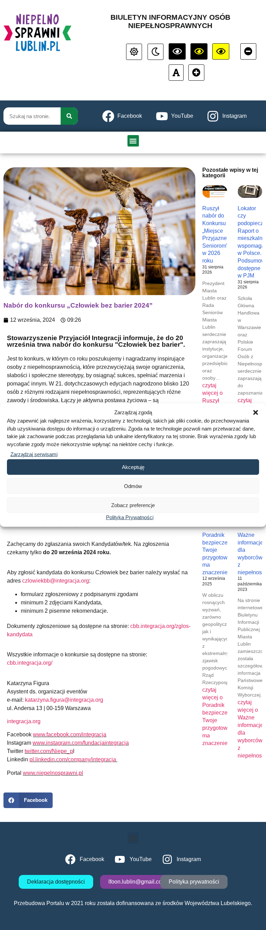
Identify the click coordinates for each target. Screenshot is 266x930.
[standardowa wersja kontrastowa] (134, 52)
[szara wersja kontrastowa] (155, 52)
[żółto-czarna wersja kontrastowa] (198, 51)
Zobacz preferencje (133, 505)
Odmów (133, 486)
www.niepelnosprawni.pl (53, 773)
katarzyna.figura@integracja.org (64, 700)
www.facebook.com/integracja (69, 734)
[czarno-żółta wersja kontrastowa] (220, 51)
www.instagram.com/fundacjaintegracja (81, 743)
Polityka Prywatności (129, 517)
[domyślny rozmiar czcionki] (176, 72)
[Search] (69, 116)
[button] (255, 412)
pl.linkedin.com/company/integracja (73, 759)
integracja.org (24, 721)
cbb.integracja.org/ (29, 663)
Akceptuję (133, 467)
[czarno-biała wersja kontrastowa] (177, 51)
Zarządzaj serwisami (33, 454)
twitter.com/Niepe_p (49, 751)
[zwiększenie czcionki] (196, 72)
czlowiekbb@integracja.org (55, 581)
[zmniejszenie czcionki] (248, 51)
